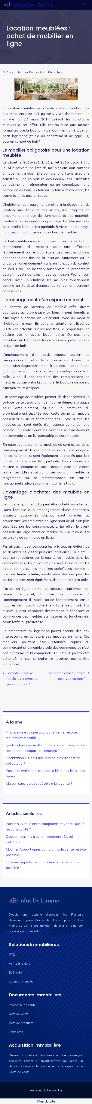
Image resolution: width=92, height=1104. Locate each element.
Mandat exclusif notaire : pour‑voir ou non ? (67, 676)
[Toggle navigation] (84, 5)
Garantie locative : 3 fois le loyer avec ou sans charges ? (22, 678)
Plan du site (46, 1101)
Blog (9, 72)
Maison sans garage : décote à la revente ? (39, 783)
